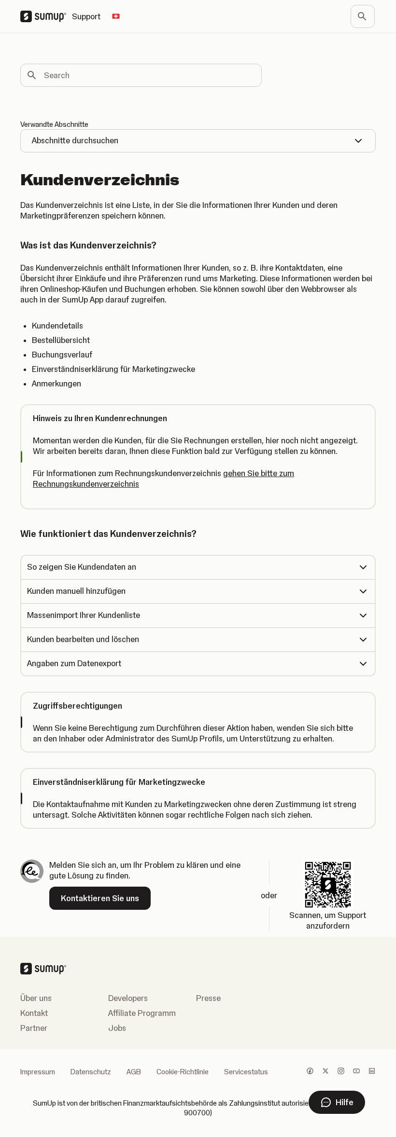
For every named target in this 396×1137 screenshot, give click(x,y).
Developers (128, 998)
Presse (208, 998)
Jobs (117, 1028)
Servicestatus (246, 1072)
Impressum (37, 1072)
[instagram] (341, 1072)
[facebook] (310, 1072)
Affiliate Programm (142, 1013)
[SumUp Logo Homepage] (46, 16)
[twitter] (325, 1072)
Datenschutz (91, 1072)
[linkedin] (372, 1072)
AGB (134, 1072)
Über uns (36, 998)
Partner (33, 1028)
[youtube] (356, 1072)
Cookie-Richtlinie (182, 1072)
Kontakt (34, 1013)
